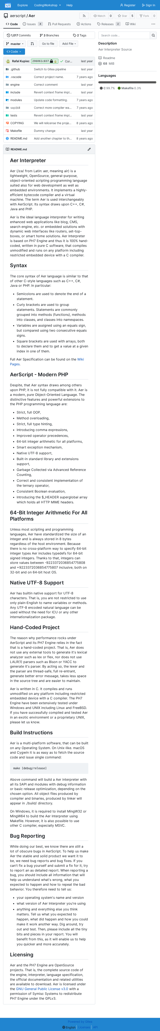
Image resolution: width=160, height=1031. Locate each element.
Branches (51, 35)
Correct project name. (49, 77)
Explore (23, 5)
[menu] (69, 1027)
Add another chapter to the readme (58, 138)
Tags (81, 35)
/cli (15, 107)
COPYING (17, 123)
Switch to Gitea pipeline (50, 69)
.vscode (15, 77)
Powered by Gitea (80, 1021)
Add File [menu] (67, 43)
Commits (21, 35)
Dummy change (44, 130)
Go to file (48, 43)
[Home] (8, 5)
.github (15, 69)
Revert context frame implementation (59, 92)
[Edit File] (89, 149)
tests (13, 115)
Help (69, 5)
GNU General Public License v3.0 (42, 989)
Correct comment (46, 84)
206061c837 (40, 61)
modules (16, 100)
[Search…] (153, 35)
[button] (32, 44)
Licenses (84, 1027)
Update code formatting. (51, 100)
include (15, 92)
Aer (32, 16)
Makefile (16, 130)
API (95, 1027)
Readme (109, 58)
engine (15, 84)
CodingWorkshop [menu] (46, 5)
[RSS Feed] (84, 16)
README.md (18, 138)
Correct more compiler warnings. (56, 107)
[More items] (153, 24)
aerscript (18, 16)
